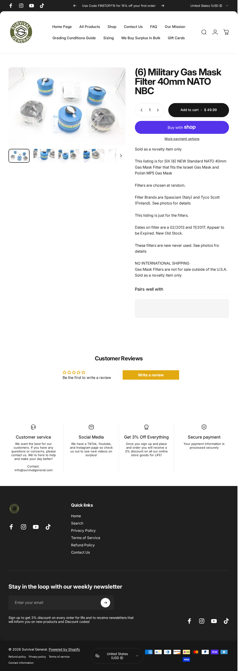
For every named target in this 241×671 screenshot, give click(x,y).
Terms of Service (85, 538)
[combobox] (209, 5)
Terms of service (59, 656)
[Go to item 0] (19, 156)
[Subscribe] (105, 602)
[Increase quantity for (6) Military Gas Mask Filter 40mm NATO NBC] (158, 110)
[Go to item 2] (44, 156)
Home (76, 516)
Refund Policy (83, 545)
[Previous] (75, 5)
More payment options (182, 139)
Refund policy (17, 656)
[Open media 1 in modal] (66, 106)
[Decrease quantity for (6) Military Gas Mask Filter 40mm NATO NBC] (140, 110)
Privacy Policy (83, 530)
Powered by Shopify (64, 649)
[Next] (162, 5)
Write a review (151, 375)
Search (77, 523)
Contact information (21, 662)
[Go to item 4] (93, 156)
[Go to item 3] (69, 156)
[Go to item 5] (118, 156)
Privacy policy (37, 656)
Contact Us (80, 552)
